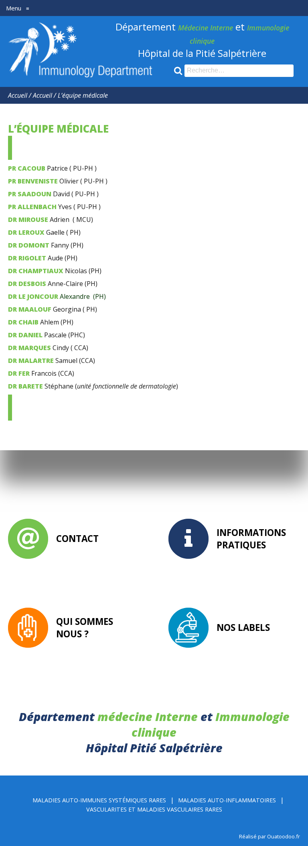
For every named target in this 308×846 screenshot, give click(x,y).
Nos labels (243, 627)
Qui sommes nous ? (84, 627)
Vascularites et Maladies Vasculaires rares (154, 809)
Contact (77, 538)
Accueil (17, 95)
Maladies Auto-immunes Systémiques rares (99, 800)
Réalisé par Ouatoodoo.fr (269, 836)
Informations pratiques (251, 538)
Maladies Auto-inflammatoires (227, 800)
